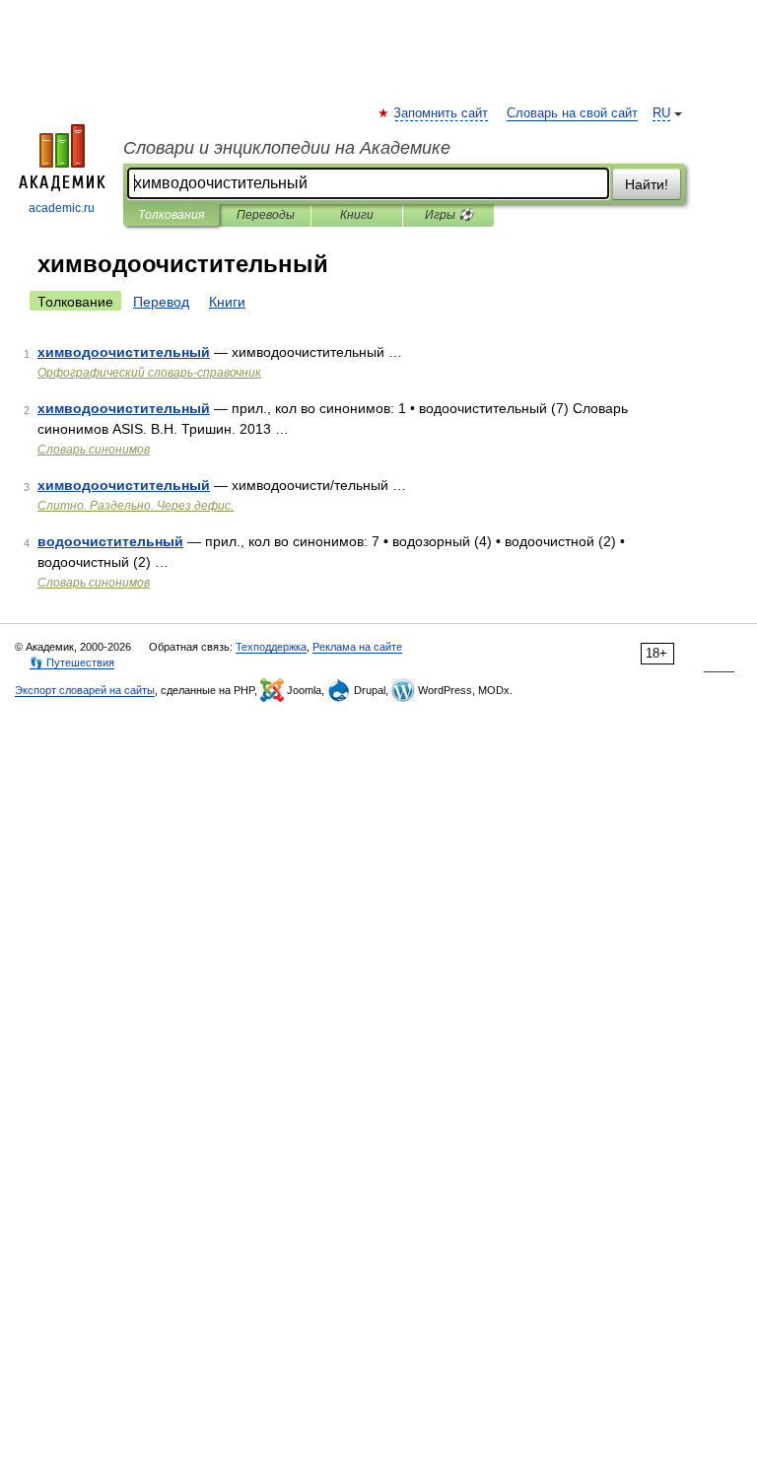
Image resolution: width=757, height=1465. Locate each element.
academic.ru (62, 208)
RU (661, 113)
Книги (357, 215)
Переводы (266, 215)
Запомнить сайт (441, 113)
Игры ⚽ (449, 215)
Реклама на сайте (357, 647)
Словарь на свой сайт (572, 113)
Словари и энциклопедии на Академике (286, 148)
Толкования (171, 215)
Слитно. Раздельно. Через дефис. (135, 506)
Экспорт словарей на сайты (85, 690)
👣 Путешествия (72, 662)
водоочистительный (110, 541)
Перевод (161, 302)
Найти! (646, 184)
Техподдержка (271, 647)
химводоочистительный (123, 352)
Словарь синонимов (93, 449)
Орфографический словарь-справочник (149, 373)
